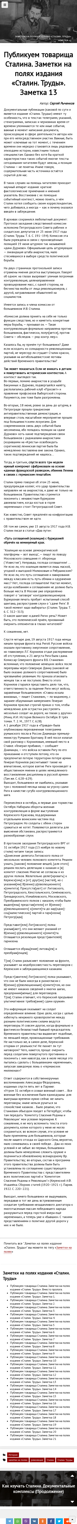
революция (37, 1460)
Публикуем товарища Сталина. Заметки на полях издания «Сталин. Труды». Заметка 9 (40, 1351)
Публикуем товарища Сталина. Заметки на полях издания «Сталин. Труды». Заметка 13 (40, 1380)
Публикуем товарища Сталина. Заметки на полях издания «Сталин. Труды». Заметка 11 (40, 1365)
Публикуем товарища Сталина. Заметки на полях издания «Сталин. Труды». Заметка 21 (40, 1437)
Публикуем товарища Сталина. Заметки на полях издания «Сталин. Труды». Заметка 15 (40, 1394)
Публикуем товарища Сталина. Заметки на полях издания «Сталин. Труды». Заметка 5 (40, 1323)
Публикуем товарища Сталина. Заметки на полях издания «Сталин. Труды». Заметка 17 (40, 1408)
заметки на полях (18, 1460)
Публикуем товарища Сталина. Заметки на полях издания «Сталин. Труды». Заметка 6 (40, 1330)
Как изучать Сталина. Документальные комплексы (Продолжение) (38, 1488)
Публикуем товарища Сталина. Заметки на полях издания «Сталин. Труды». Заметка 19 (40, 1422)
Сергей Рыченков (62, 103)
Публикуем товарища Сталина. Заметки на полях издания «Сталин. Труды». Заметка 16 (40, 1401)
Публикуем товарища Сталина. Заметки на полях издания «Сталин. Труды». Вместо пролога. (40, 1287)
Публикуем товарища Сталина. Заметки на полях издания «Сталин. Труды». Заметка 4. (40, 1316)
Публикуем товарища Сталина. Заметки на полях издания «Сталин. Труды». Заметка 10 (40, 1358)
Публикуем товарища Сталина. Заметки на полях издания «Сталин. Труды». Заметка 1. (40, 1294)
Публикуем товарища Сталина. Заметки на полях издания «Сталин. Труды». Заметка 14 (40, 1387)
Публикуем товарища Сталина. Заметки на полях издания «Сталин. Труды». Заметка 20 (40, 1429)
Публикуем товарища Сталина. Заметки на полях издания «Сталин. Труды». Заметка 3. (40, 1308)
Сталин (50, 1460)
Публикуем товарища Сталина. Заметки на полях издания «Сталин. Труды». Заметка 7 (40, 1337)
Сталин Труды (65, 1460)
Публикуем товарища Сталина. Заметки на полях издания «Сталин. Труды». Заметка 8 (40, 1344)
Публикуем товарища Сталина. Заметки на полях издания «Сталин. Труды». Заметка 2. (40, 1301)
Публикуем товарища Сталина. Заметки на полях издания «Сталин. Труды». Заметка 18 (40, 1415)
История (13, 1454)
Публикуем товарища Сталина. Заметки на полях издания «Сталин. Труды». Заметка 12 (40, 1373)
